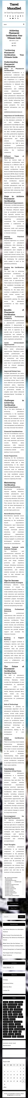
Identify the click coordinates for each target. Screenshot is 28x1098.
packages (17, 1024)
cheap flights (12, 1007)
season (11, 1029)
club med (6, 1009)
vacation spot (7, 1036)
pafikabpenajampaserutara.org (13, 112)
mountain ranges (8, 1021)
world (14, 1036)
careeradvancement (12, 877)
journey (20, 1016)
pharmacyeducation (10, 888)
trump (5, 1034)
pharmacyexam (9, 890)
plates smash (12, 1026)
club (19, 1007)
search (5, 1029)
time (10, 1031)
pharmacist (8, 883)
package (11, 1024)
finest (5, 1014)
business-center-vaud (9, 1043)
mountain (12, 1019)
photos (5, 1026)
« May (4, 1087)
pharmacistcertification (12, 884)
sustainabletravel (19, 1029)
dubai (9, 1012)
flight (10, 1014)
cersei (20, 1004)
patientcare (18, 881)
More (14, 45)
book (5, 1004)
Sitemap (5, 979)
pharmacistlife (9, 886)
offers (5, 1024)
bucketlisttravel (12, 1004)
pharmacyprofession (10, 893)
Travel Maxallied (14, 6)
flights (15, 1014)
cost (11, 1009)
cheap (5, 1007)
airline (11, 1002)
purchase (20, 1026)
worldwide (20, 1036)
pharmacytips (9, 894)
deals (5, 1012)
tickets (5, 1031)
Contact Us (6, 990)
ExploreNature (17, 1012)
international (12, 1016)
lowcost (6, 1019)
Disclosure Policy (8, 983)
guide (20, 1014)
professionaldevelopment (12, 895)
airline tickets (18, 1002)
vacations (17, 1034)
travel (15, 1031)
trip (20, 1031)
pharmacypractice (10, 891)
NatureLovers (18, 1021)
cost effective (18, 1009)
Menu (5, 24)
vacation (11, 1034)
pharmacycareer (9, 887)
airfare (6, 1002)
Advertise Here (7, 987)
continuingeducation (10, 880)
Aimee (14, 43)
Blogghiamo (10, 1095)
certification (8, 879)
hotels (5, 1016)
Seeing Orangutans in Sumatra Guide (14, 949)
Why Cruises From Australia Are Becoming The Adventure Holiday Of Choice (13, 937)
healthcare (8, 881)
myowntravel (7, 1045)
